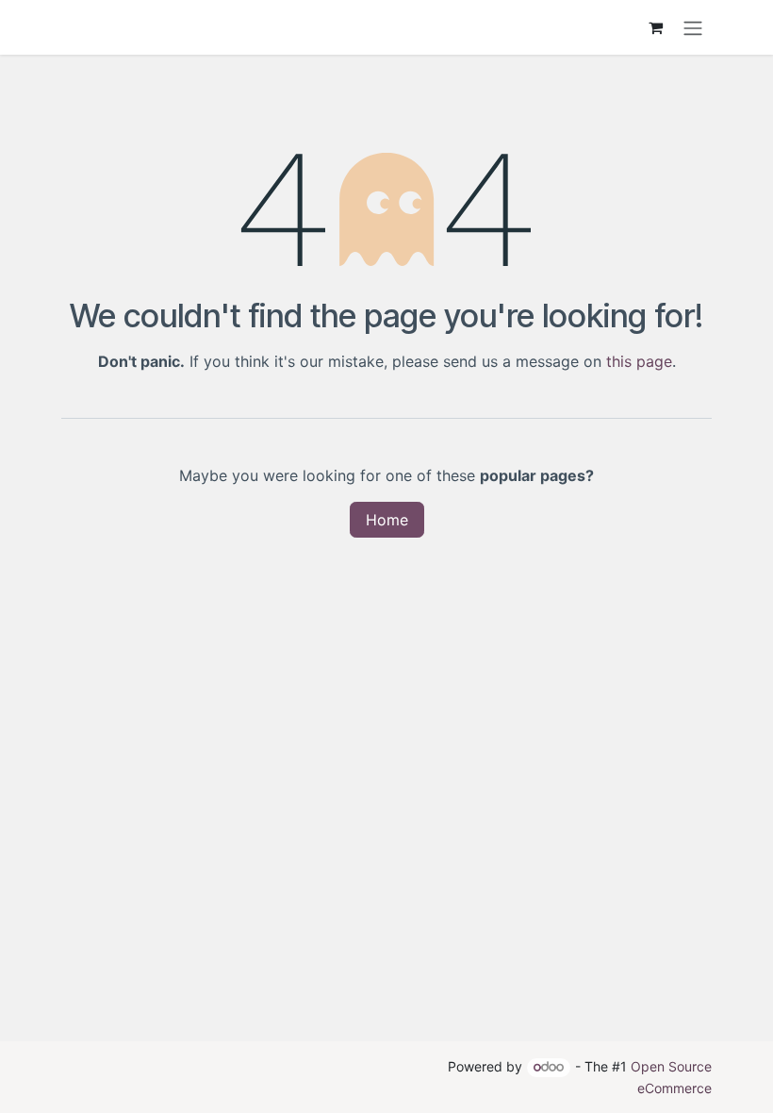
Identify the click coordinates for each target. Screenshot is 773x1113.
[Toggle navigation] (693, 27)
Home (387, 519)
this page (639, 361)
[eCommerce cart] (655, 27)
